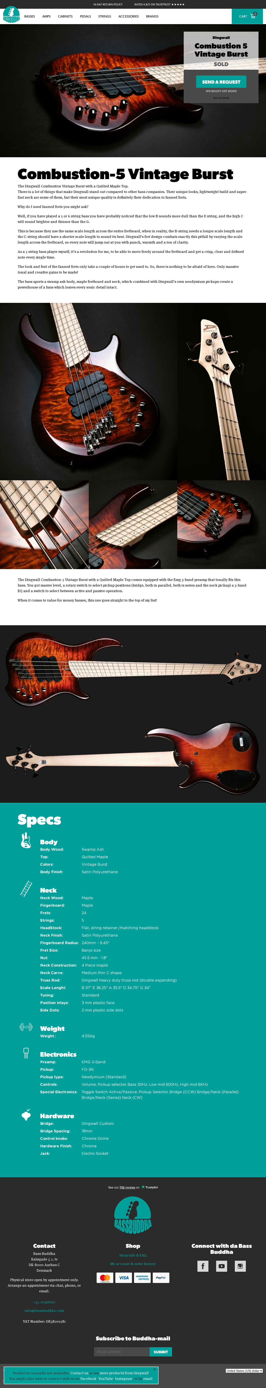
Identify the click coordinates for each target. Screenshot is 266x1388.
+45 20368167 (44, 1301)
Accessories (128, 16)
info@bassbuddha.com (44, 1310)
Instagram (123, 1378)
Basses (29, 16)
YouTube (105, 1378)
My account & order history (133, 1263)
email (148, 1378)
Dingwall (221, 37)
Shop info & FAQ (133, 1255)
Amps (46, 16)
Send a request (221, 83)
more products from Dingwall (124, 1372)
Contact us (79, 1372)
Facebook (88, 1378)
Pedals (85, 16)
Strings (104, 16)
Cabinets (65, 16)
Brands (152, 16)
